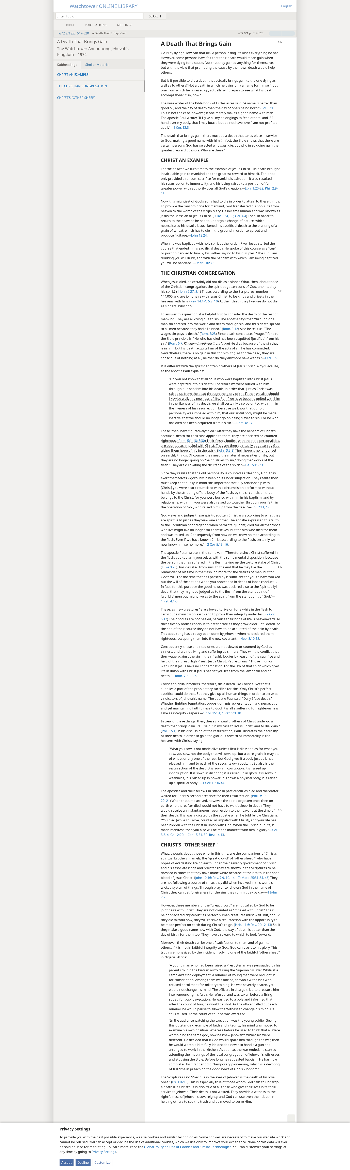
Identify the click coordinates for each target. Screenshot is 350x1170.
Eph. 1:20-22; (254, 188)
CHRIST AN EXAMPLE (73, 74)
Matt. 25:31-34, (252, 877)
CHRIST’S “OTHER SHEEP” (76, 97)
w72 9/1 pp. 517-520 (74, 33)
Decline (83, 1162)
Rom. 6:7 (175, 343)
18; (195, 440)
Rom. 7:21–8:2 (185, 676)
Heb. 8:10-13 (249, 638)
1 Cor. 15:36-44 (213, 783)
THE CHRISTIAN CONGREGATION (82, 86)
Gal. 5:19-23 (254, 465)
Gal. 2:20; (177, 834)
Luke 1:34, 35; (224, 216)
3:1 (197, 291)
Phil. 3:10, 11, (262, 796)
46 (266, 877)
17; (238, 877)
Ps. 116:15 (179, 1082)
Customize (102, 1162)
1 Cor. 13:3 (181, 127)
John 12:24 (199, 235)
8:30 (201, 440)
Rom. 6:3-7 (244, 423)
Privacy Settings (104, 1152)
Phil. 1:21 (168, 731)
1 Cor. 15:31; (212, 713)
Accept (66, 1162)
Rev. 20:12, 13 (260, 924)
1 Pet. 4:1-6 (169, 601)
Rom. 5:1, (185, 440)
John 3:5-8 (225, 450)
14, (232, 877)
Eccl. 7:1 (267, 108)
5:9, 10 (212, 301)
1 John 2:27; (186, 291)
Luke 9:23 (169, 567)
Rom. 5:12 (230, 329)
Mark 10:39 (204, 263)
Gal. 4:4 (240, 216)
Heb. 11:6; (242, 924)
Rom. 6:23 (208, 333)
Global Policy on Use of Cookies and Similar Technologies (187, 1147)
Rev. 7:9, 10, (221, 877)
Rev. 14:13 (216, 834)
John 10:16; (203, 877)
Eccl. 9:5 (271, 358)
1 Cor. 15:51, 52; (196, 834)
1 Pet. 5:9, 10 (231, 713)
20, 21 (165, 800)
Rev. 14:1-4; (198, 301)
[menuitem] (292, 16)
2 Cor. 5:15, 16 (217, 544)
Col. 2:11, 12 (261, 507)
